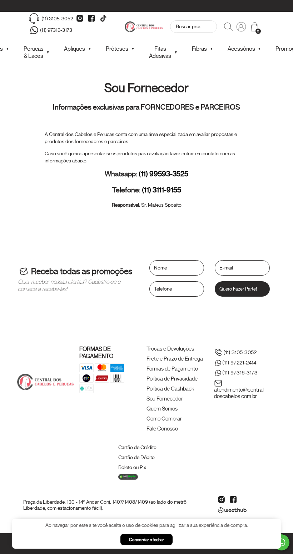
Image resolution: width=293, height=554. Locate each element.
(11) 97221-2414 (239, 362)
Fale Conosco (162, 428)
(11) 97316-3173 (56, 30)
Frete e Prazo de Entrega (174, 359)
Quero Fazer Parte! (238, 289)
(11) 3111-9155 (161, 190)
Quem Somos (162, 409)
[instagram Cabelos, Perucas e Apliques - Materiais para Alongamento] (79, 18)
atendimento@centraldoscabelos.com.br (239, 393)
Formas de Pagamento (172, 369)
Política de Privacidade (172, 379)
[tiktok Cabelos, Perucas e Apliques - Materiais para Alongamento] (103, 18)
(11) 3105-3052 (57, 19)
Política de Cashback (170, 389)
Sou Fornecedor (164, 399)
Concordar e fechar (146, 539)
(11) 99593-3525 (163, 174)
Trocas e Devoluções (170, 349)
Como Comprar (164, 419)
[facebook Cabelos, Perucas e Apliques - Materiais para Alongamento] (91, 18)
